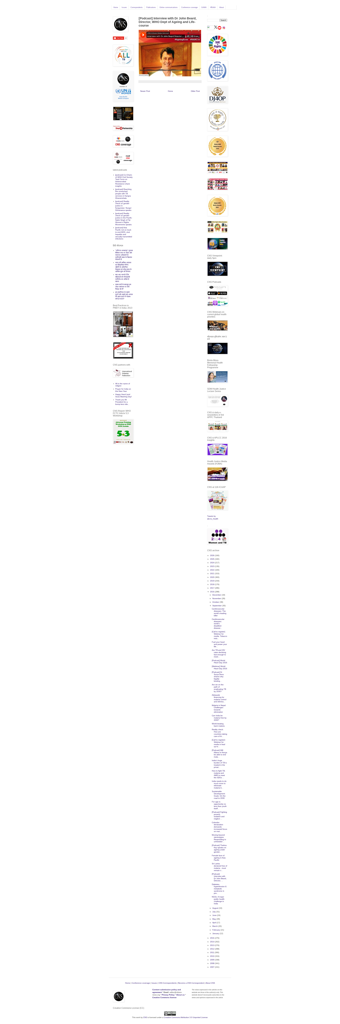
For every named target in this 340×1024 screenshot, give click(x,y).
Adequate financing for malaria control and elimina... (219, 698)
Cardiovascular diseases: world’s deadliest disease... (218, 623)
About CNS (210, 983)
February (216, 930)
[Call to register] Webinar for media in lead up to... (218, 743)
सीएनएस (213, 7)
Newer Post (145, 91)
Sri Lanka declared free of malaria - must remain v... (219, 867)
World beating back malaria (218, 725)
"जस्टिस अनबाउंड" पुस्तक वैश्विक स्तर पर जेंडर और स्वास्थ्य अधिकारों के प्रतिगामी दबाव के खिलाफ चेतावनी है (124, 254)
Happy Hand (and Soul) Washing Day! (123, 395)
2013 (212, 945)
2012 (212, 949)
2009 (212, 960)
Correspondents (137, 7)
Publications (151, 7)
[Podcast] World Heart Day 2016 (219, 661)
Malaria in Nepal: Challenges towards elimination (219, 708)
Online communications (169, 7)
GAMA (204, 7)
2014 (212, 942)
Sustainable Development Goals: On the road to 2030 (219, 794)
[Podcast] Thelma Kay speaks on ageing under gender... (219, 848)
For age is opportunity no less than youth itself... (219, 805)
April (214, 922)
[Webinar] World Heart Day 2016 (219, 667)
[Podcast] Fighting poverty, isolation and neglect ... (219, 815)
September (217, 606)
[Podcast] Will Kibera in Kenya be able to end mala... (219, 753)
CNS (145, 1017)
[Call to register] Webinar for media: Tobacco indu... (219, 635)
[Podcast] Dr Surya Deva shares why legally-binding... (218, 676)
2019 (212, 581)
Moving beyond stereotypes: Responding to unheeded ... (219, 838)
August (215, 908)
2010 (212, 956)
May (214, 919)
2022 (212, 570)
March (215, 926)
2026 (212, 555)
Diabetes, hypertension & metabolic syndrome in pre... (219, 888)
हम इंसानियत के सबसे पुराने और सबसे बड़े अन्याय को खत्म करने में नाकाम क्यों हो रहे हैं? (124, 295)
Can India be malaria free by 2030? (219, 717)
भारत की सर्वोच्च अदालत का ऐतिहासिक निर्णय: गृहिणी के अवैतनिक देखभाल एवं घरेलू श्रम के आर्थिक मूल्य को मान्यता (123, 266)
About (221, 7)
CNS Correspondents (168, 983)
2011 (212, 952)
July (214, 912)
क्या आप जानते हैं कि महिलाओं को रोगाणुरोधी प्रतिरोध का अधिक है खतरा (122, 278)
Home (115, 7)
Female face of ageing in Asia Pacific (219, 857)
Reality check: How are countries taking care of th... (219, 732)
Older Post (195, 91)
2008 (212, 963)
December (217, 595)
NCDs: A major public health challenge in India (218, 900)
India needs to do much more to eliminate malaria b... (219, 784)
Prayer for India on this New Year (123, 390)
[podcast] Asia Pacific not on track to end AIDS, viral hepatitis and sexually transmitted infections (123, 233)
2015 (212, 938)
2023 (212, 566)
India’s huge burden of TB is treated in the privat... (219, 763)
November (217, 598)
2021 (212, 573)
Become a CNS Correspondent (191, 983)
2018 (212, 584)
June (214, 915)
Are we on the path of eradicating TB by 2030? (219, 688)
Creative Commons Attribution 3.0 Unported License (186, 1017)
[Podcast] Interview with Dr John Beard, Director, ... (219, 877)
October (216, 602)
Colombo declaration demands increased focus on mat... (219, 826)
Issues (124, 7)
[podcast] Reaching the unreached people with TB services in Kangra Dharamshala (123, 193)
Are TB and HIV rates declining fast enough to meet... (219, 653)
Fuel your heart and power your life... (219, 644)
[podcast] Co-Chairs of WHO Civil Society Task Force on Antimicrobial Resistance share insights (124, 180)
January (216, 933)
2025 (212, 559)
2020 (212, 577)
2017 (212, 588)
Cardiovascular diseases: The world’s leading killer (219, 612)
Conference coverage (189, 7)
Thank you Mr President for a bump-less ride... (122, 402)
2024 (212, 563)
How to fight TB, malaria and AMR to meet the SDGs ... (218, 774)
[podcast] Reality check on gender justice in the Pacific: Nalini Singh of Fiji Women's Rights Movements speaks (123, 219)
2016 (212, 592)
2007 (212, 967)
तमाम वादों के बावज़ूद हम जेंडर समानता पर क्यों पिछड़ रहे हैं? (123, 286)
